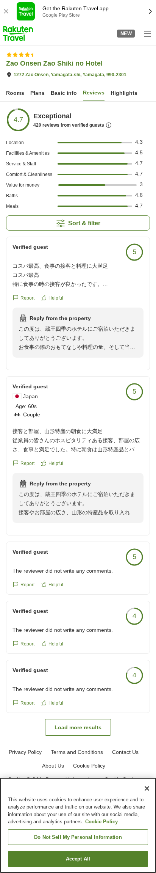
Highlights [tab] (124, 93)
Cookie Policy (101, 821)
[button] (18, 33)
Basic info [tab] (64, 93)
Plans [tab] (37, 93)
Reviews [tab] (94, 92)
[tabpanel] (78, 422)
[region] (78, 825)
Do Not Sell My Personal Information (78, 837)
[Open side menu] (147, 33)
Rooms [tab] (15, 93)
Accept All (78, 859)
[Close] (147, 788)
